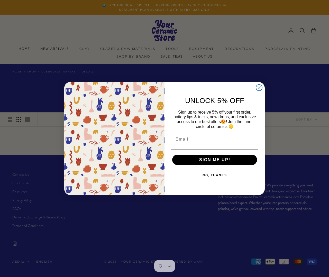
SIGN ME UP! (214, 160)
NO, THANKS (215, 175)
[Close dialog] (259, 88)
